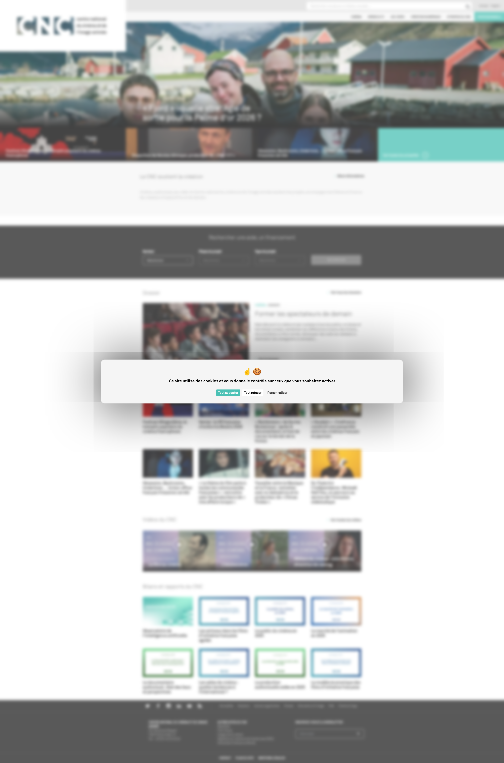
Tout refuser (252, 393)
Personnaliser (277, 393)
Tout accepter (228, 393)
